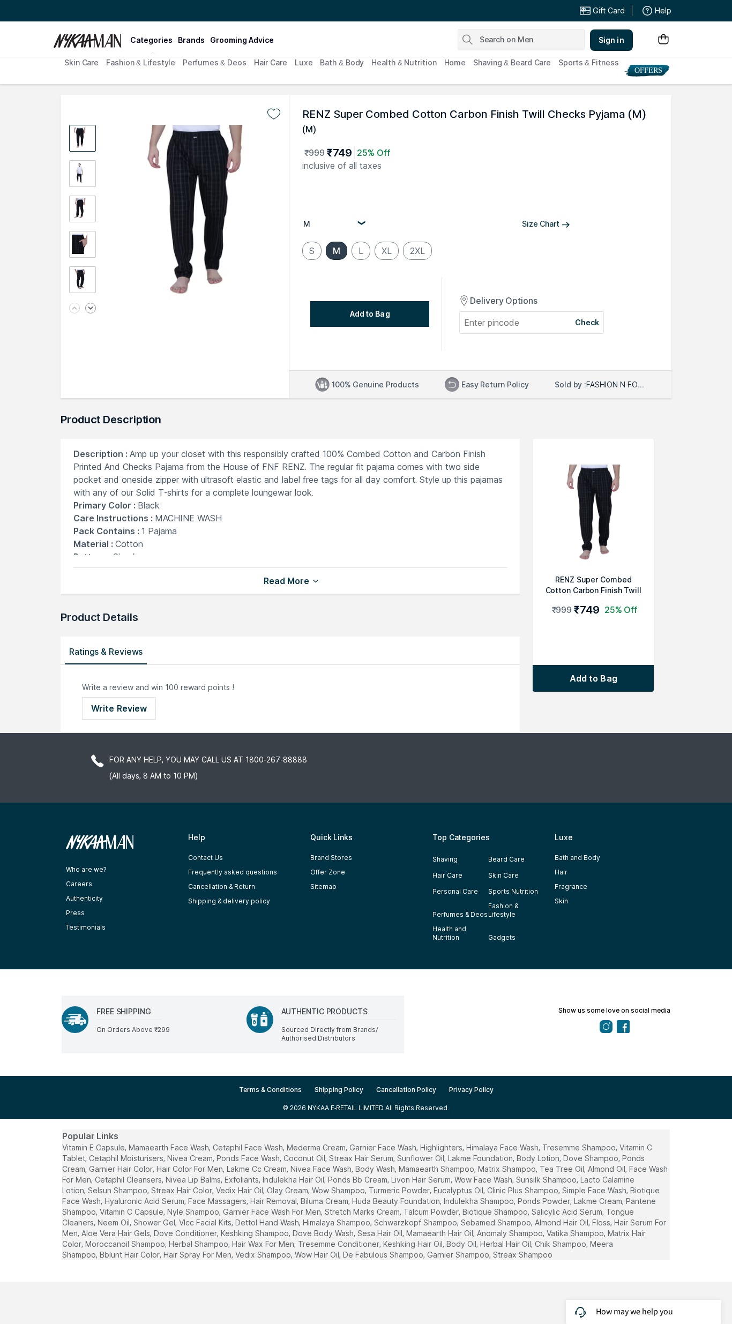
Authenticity (84, 898)
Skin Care (81, 62)
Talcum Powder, (432, 1211)
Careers (79, 884)
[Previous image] (74, 309)
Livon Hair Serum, (421, 1179)
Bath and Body (577, 858)
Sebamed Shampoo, (497, 1222)
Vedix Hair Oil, (240, 1190)
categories (151, 39)
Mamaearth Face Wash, (170, 1147)
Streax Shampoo (522, 1254)
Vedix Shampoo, (264, 1254)
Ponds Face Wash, (248, 1158)
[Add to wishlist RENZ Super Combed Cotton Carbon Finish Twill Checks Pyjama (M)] (273, 114)
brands (191, 39)
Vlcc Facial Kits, (206, 1222)
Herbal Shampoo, (199, 1243)
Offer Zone (327, 872)
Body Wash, (376, 1168)
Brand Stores (331, 858)
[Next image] (90, 309)
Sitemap (323, 886)
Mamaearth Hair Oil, (440, 1233)
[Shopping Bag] (663, 40)
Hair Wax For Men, (264, 1243)
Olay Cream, (288, 1190)
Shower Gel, (155, 1222)
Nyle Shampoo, (194, 1211)
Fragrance (571, 886)
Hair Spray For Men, (198, 1254)
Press (75, 913)
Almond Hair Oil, (562, 1222)
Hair (561, 872)
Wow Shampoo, (339, 1190)
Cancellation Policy (406, 1090)
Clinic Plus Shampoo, (523, 1190)
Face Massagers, (218, 1201)
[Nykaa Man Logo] (90, 37)
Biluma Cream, (325, 1201)
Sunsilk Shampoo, (547, 1179)
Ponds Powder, (545, 1201)
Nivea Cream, (190, 1158)
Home (455, 62)
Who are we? (86, 869)
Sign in (611, 39)
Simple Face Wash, (595, 1190)
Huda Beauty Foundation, (397, 1201)
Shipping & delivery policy (229, 901)
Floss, (602, 1222)
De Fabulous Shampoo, (384, 1254)
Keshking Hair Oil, (413, 1243)
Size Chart (540, 223)
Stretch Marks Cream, (363, 1211)
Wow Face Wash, (484, 1179)
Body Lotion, (539, 1158)
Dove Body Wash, (324, 1233)
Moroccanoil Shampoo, (126, 1243)
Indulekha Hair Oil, (294, 1179)
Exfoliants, (242, 1179)
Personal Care (455, 891)
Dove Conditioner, (186, 1233)
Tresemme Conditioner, (339, 1243)
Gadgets (502, 937)
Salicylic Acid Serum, (568, 1211)
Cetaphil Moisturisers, (127, 1158)
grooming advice (242, 39)
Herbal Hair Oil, (506, 1243)
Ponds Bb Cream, (358, 1179)
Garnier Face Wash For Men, (273, 1211)
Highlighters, (442, 1147)
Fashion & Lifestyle (140, 62)
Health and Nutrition (449, 933)
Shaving (445, 859)
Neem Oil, (114, 1222)
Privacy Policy (471, 1090)
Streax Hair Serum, (362, 1158)
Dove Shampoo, (591, 1158)
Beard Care (506, 859)
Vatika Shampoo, (576, 1233)
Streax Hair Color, (182, 1190)
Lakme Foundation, (481, 1158)
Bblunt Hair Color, (130, 1254)
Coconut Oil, (305, 1158)
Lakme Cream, (599, 1201)
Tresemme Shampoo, (579, 1147)
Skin (561, 901)
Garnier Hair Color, (121, 1168)
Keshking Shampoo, (255, 1233)
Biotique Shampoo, (495, 1211)
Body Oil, (462, 1243)
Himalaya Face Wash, (503, 1147)
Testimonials (86, 927)
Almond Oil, (607, 1168)
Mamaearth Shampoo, (437, 1168)
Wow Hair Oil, (318, 1254)
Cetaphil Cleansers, (129, 1179)
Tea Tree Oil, (563, 1168)
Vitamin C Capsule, (132, 1211)
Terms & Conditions (270, 1090)
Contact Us (205, 858)
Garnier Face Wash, (383, 1147)
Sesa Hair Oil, (380, 1233)
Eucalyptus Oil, (459, 1190)
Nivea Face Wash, (321, 1168)
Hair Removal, (274, 1201)
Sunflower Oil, (421, 1158)
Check (587, 322)
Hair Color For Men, (190, 1168)
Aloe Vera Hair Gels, (116, 1233)
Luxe (304, 62)
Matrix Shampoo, (507, 1168)
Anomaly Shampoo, (510, 1233)
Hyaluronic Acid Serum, (145, 1201)
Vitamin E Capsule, (94, 1147)
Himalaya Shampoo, (337, 1222)
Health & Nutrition (403, 62)
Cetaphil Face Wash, (249, 1147)
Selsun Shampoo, (118, 1190)
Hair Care (270, 62)
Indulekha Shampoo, (480, 1201)
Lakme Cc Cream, (257, 1168)
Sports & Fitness (588, 62)
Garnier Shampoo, (459, 1254)
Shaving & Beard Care (512, 62)
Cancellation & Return (221, 886)
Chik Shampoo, (561, 1243)
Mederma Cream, (317, 1147)
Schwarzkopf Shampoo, (416, 1222)
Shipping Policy (339, 1090)
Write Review (119, 708)
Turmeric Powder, (400, 1190)
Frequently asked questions (232, 872)
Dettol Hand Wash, (268, 1222)
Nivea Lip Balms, (194, 1179)
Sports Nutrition (513, 891)
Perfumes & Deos (215, 62)
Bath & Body (342, 62)
